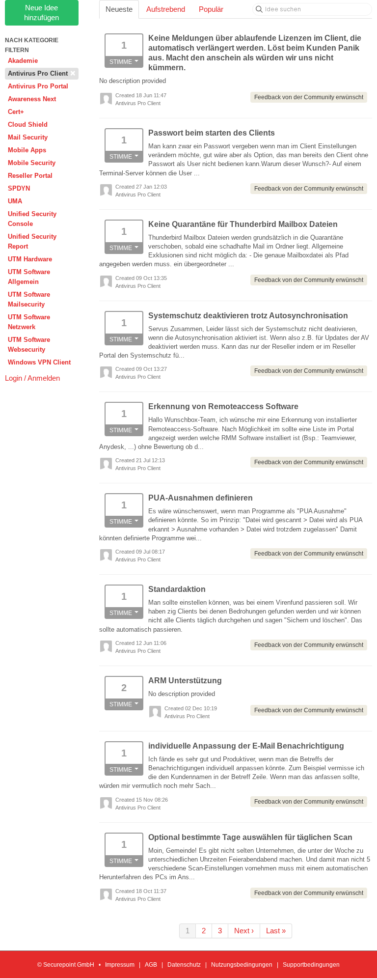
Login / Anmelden (32, 378)
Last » (276, 930)
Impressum (120, 964)
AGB (151, 964)
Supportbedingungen (311, 964)
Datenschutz (184, 964)
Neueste (119, 9)
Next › (244, 930)
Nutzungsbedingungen (241, 964)
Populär (211, 9)
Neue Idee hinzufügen (41, 12)
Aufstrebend (165, 9)
